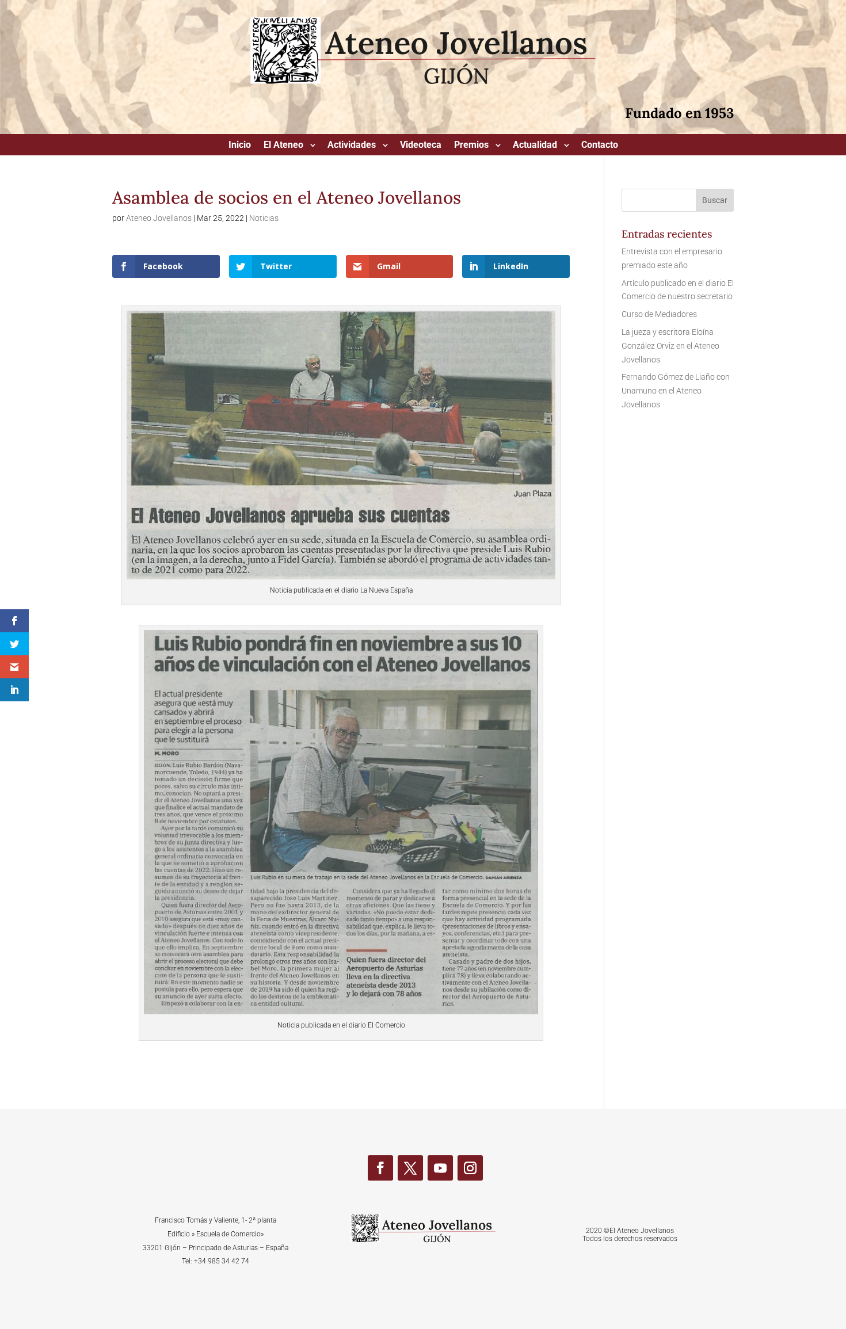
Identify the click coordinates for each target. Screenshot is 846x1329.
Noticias (264, 218)
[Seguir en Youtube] (440, 1168)
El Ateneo (283, 145)
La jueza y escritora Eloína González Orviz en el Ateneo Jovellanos (670, 345)
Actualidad (535, 145)
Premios (471, 145)
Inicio (239, 145)
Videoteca (420, 145)
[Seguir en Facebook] (380, 1168)
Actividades (351, 145)
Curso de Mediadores (659, 314)
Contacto (599, 145)
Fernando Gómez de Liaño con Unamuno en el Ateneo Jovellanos (676, 390)
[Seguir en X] (410, 1168)
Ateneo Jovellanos (159, 218)
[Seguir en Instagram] (470, 1168)
